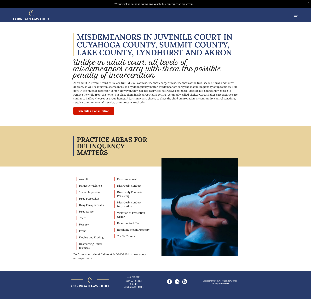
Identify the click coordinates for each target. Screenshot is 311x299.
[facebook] (169, 282)
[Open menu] (296, 15)
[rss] (184, 282)
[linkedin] (177, 282)
